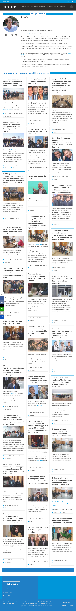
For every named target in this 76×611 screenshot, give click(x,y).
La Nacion (11, 218)
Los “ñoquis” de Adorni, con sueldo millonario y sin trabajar (37, 81)
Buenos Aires (25, 6)
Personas (42, 6)
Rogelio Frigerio (15, 149)
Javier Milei (39, 405)
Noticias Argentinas (62, 509)
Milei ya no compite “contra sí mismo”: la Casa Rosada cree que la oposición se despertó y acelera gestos (13, 370)
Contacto (70, 605)
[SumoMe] (2, 317)
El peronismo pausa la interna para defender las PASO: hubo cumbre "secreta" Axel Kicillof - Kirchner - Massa (62, 333)
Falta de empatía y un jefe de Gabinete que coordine (38, 530)
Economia (7, 559)
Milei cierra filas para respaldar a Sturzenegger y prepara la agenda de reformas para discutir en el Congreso (13, 469)
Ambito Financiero (13, 113)
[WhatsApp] (2, 309)
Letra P (10, 357)
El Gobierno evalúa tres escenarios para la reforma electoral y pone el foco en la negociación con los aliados (62, 235)
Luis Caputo (40, 460)
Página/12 (35, 120)
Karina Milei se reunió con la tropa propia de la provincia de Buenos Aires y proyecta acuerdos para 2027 (38, 481)
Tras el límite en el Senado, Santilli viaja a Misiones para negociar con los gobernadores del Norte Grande (13, 419)
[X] (2, 305)
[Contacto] (72, 1)
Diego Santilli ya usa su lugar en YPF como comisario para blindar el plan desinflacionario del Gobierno (62, 142)
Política (6, 113)
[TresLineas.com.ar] (11, 6)
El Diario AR (60, 320)
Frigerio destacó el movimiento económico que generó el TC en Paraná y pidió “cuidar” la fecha (13, 126)
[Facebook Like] (2, 302)
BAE (58, 469)
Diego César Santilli (25, 33)
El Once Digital (12, 165)
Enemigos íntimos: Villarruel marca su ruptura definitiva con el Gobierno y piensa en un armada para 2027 (13, 518)
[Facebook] (67, 1)
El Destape (59, 222)
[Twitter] (70, 1)
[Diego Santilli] (11, 24)
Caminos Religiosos (52, 6)
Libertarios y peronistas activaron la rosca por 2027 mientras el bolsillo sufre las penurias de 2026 (37, 331)
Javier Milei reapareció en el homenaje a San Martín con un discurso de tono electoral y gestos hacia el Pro (13, 273)
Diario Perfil (60, 176)
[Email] (2, 313)
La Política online (13, 259)
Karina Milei (39, 244)
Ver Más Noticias (38, 570)
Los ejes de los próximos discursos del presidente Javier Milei (37, 131)
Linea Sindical (64, 6)
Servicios (64, 605)
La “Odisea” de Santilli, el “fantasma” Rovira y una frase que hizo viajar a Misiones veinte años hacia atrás (62, 382)
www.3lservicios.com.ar (8, 603)
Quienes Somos (67, 602)
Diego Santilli (55, 501)
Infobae (59, 129)
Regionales (34, 6)
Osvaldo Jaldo (7, 109)
